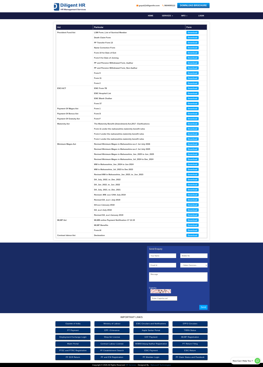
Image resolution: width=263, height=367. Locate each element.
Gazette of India (72, 323)
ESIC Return (190, 350)
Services (167, 16)
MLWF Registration (190, 337)
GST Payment (151, 337)
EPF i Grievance (112, 330)
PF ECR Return (73, 357)
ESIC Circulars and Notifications (151, 323)
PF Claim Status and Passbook (190, 357)
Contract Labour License (112, 344)
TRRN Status (190, 330)
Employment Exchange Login (73, 337)
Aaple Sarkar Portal (151, 330)
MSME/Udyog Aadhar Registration (151, 344)
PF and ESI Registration (112, 357)
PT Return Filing (190, 344)
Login (201, 16)
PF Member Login (151, 357)
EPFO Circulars (190, 323)
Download (192, 32)
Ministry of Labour (112, 323)
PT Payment (73, 330)
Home (150, 16)
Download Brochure (193, 5)
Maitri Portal (73, 344)
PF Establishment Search (112, 350)
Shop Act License (112, 337)
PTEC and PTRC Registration (73, 350)
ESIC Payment (151, 350)
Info (183, 16)
